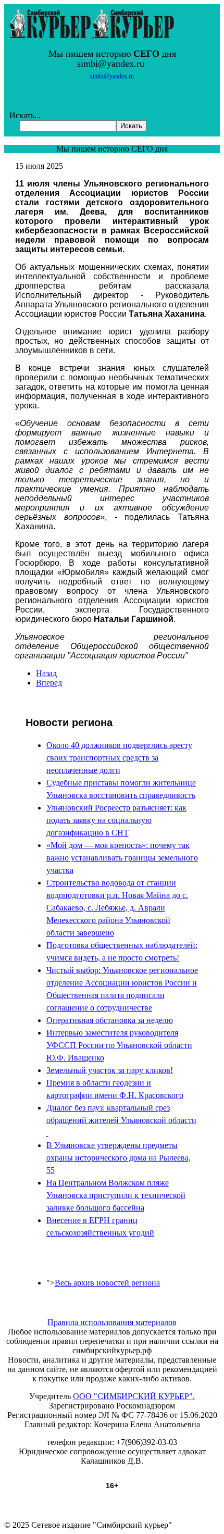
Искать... (25, 115)
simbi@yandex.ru (112, 76)
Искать (131, 126)
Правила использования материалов (112, 1322)
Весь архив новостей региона (107, 1282)
